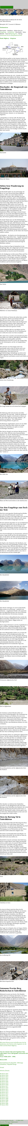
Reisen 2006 (4, 1103)
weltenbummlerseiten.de (7, 1120)
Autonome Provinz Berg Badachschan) (11, 35)
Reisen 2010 (4, 1097)
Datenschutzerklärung (6, 1123)
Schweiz (2, 1070)
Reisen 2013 (4, 1092)
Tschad (2, 1067)
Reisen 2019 (4, 1083)
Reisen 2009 (4, 1098)
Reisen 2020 (4, 1081)
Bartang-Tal (13, 33)
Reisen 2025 (4, 1073)
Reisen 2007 (4, 1101)
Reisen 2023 (4, 1077)
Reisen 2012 (4, 1094)
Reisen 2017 (4, 1086)
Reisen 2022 (4, 1078)
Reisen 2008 (4, 1100)
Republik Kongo (11, 1064)
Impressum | (14, 1122)
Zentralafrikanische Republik (8, 1063)
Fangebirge (3, 32)
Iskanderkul (11, 32)
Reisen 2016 (4, 1087)
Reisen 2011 (4, 1095)
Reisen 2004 (4, 1105)
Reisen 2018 (4, 1084)
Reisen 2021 (4, 1080)
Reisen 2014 (4, 1091)
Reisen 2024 (4, 1075)
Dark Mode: (3, 1125)
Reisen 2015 (4, 1089)
